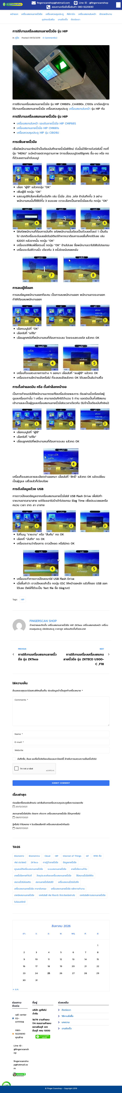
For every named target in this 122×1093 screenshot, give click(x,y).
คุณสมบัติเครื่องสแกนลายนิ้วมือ (28, 869)
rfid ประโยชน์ (20, 862)
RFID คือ (98, 856)
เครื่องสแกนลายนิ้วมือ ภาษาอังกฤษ (30, 888)
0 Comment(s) (50, 37)
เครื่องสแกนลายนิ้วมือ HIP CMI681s (38, 128)
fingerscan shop (43, 620)
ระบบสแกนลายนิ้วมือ (57, 869)
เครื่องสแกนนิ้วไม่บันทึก (68, 882)
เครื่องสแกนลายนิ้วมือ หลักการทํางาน (68, 888)
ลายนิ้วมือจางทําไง (79, 869)
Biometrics (34, 856)
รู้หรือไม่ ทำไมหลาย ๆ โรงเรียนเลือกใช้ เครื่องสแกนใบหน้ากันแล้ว (41, 824)
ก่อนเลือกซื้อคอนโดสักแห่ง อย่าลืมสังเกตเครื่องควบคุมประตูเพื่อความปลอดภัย (48, 803)
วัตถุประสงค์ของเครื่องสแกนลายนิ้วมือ (54, 875)
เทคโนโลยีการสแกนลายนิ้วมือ (92, 895)
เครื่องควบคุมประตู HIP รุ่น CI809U (38, 132)
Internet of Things (72, 856)
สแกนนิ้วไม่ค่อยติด (22, 882)
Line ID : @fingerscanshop (21, 1049)
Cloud (47, 856)
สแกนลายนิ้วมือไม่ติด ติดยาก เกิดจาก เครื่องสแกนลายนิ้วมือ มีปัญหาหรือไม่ (46, 813)
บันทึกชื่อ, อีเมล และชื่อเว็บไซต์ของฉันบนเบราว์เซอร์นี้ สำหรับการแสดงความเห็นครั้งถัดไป (57, 759)
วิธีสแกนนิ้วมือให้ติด (84, 875)
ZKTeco (34, 862)
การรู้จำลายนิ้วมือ (50, 862)
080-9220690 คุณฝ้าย (20, 1033)
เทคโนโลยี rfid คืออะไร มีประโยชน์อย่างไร (57, 895)
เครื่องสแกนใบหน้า (79, 109)
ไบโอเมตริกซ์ (19, 902)
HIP (22, 599)
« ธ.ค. (16, 989)
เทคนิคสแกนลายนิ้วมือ (24, 895)
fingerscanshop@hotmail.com (21, 1064)
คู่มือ (17, 37)
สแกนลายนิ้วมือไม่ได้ (44, 882)
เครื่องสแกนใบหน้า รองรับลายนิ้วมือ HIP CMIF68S (46, 123)
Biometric (19, 856)
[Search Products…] (117, 5)
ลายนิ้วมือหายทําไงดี (23, 875)
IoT (87, 856)
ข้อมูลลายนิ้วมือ (69, 862)
